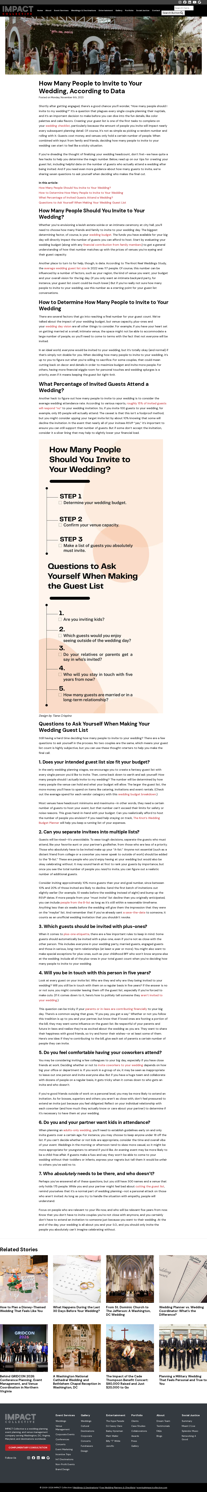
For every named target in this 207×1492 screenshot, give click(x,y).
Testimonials (163, 1426)
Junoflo (110, 1445)
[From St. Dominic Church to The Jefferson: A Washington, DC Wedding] (130, 1279)
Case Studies (138, 1426)
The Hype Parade (115, 1421)
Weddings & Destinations (83, 10)
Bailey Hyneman (114, 1431)
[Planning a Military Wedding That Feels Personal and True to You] (183, 1348)
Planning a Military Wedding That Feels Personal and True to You (183, 1380)
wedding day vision (58, 326)
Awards (135, 1436)
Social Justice (142, 10)
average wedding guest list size (65, 268)
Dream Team (163, 1421)
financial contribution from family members (112, 245)
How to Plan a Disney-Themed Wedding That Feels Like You (23, 1309)
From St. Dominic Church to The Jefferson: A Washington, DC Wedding (128, 1311)
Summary (187, 1421)
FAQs (159, 1431)
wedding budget (100, 235)
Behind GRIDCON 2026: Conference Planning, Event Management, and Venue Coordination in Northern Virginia (21, 1383)
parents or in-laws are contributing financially (116, 1009)
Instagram (180, 2)
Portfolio (129, 10)
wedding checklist (58, 126)
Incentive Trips (63, 1454)
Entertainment (106, 10)
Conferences (62, 1439)
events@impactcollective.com (152, 1487)
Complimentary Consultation (28, 1447)
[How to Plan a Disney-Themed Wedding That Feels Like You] (24, 1279)
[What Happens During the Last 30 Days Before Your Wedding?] (77, 1279)
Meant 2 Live (188, 1426)
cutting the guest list (150, 1186)
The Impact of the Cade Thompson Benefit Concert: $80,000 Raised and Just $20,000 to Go (127, 1381)
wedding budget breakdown (137, 794)
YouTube (194, 2)
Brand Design (63, 1469)
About (48, 10)
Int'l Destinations (64, 1459)
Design (84, 1450)
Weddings (61, 1421)
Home (40, 10)
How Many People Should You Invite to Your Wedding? (75, 188)
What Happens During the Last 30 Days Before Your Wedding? (76, 1309)
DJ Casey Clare (114, 1426)
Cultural (85, 1426)
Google (199, 2)
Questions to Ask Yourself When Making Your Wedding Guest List (82, 202)
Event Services (61, 10)
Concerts (60, 1444)
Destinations (87, 1431)
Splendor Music (190, 1431)
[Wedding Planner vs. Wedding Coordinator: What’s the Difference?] (183, 1279)
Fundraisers (87, 1445)
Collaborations (139, 1431)
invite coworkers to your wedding (120, 1065)
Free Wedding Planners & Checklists (117, 1487)
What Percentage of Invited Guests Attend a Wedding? (76, 198)
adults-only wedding (77, 1130)
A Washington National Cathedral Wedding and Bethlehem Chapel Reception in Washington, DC (77, 1381)
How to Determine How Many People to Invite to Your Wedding (81, 193)
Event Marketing (64, 1449)
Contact (156, 10)
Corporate (86, 1436)
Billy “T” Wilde (113, 1441)
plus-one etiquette (76, 934)
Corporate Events (65, 1434)
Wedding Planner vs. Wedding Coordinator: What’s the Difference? (181, 1311)
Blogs (159, 1436)
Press (134, 1441)
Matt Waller (112, 1436)
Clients (135, 1421)
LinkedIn (189, 2)
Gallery (118, 10)
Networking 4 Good (189, 1438)
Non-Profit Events (65, 1464)
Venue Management (63, 1428)
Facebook (184, 2)
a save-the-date (134, 912)
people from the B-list (75, 902)
